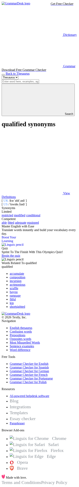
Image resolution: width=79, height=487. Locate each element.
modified (19, 215)
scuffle (14, 288)
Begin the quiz (11, 255)
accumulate (17, 273)
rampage (15, 295)
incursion (15, 281)
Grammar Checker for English (29, 363)
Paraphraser (17, 423)
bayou (14, 292)
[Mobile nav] (3, 74)
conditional (33, 215)
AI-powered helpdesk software (29, 396)
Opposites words (20, 339)
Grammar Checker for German (29, 371)
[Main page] (16, 3)
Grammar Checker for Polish (28, 382)
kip (12, 303)
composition (17, 277)
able (4, 222)
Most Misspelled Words (25, 342)
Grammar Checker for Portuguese (31, 378)
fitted (11, 222)
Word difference (20, 350)
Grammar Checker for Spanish (29, 367)
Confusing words (21, 331)
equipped (33, 222)
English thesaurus (21, 328)
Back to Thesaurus (18, 73)
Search (68, 113)
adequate (20, 222)
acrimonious (17, 284)
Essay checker (22, 418)
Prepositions (17, 335)
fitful (13, 299)
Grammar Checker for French (29, 374)
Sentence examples (22, 346)
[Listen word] (32, 162)
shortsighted (17, 306)
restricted (7, 215)
